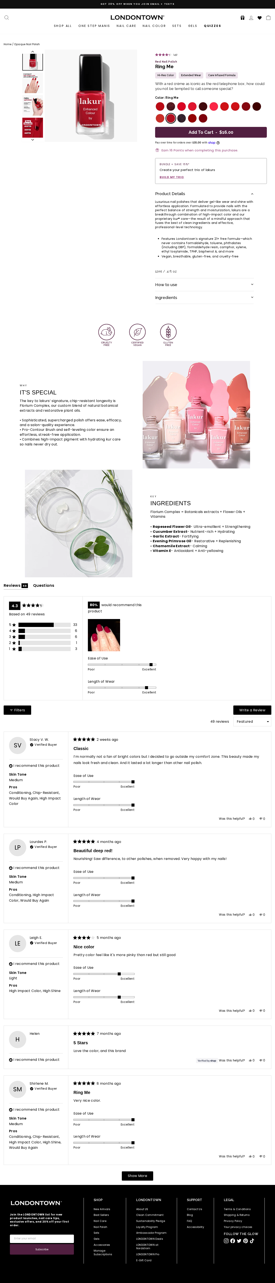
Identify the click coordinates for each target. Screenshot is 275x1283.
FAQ (189, 1221)
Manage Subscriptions (103, 1252)
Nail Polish (100, 1227)
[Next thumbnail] (32, 140)
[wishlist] (260, 17)
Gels (192, 26)
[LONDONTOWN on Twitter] (239, 1240)
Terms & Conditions (237, 1209)
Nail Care (126, 26)
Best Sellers (101, 1215)
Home (7, 44)
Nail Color (154, 26)
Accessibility (195, 1227)
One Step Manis (94, 26)
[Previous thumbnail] (32, 51)
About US (142, 1209)
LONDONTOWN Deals (149, 1239)
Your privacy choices (238, 1227)
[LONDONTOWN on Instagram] (226, 1240)
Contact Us (194, 1209)
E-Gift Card (144, 1260)
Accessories (102, 1245)
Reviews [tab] (16, 586)
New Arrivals (102, 1209)
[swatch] (159, 106)
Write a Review (255, 711)
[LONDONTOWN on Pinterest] (245, 1240)
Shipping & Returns (237, 1215)
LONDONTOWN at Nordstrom (147, 1246)
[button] (241, 17)
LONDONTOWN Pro (147, 1254)
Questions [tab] (43, 586)
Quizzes (212, 26)
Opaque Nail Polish (27, 44)
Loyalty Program (147, 1227)
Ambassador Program (151, 1233)
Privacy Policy (233, 1221)
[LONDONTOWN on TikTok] (252, 1240)
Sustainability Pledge (150, 1221)
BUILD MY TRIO (172, 177)
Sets (177, 26)
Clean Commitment (150, 1215)
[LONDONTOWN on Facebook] (232, 1240)
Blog (190, 1215)
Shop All (63, 26)
